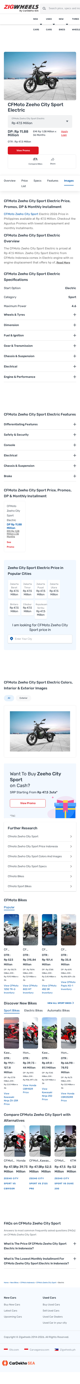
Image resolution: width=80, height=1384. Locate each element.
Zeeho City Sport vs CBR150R (11, 1183)
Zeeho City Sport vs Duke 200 (64, 1183)
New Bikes (62, 24)
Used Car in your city (55, 1322)
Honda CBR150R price (29, 1089)
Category (10, 297)
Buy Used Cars (51, 1304)
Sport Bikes (65, 1003)
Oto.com (14, 1349)
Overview (10, 180)
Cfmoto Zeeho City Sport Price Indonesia (33, 846)
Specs (37, 180)
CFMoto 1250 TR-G (7, 949)
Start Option (12, 288)
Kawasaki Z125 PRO (45, 1161)
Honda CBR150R (26, 1052)
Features (52, 180)
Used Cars (49, 24)
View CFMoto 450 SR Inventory (49, 989)
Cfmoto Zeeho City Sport (23, 836)
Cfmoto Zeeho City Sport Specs (27, 866)
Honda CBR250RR (64, 1052)
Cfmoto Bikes (16, 876)
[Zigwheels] (21, 8)
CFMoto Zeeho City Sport (21, 214)
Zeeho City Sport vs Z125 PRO (38, 1183)
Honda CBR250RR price (67, 1097)
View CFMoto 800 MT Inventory (30, 989)
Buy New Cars (12, 1304)
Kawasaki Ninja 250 (45, 1052)
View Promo (23, 150)
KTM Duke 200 (72, 1161)
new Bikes (14, 1283)
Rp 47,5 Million (14, 589)
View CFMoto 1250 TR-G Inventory (11, 989)
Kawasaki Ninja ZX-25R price (11, 1100)
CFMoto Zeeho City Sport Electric (28, 118)
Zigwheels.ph (68, 1349)
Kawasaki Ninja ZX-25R (7, 1052)
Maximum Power (15, 306)
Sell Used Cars (51, 1310)
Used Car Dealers (53, 1316)
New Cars (36, 24)
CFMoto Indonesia (27, 1283)
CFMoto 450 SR (45, 949)
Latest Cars (10, 1310)
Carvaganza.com (39, 1349)
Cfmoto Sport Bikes (19, 886)
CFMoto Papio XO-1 (64, 949)
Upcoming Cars (13, 1316)
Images (69, 180)
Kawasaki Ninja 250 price (47, 1096)
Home (6, 1283)
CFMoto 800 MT (26, 949)
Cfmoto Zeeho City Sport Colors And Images (35, 856)
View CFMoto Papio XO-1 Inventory (68, 986)
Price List (24, 183)
